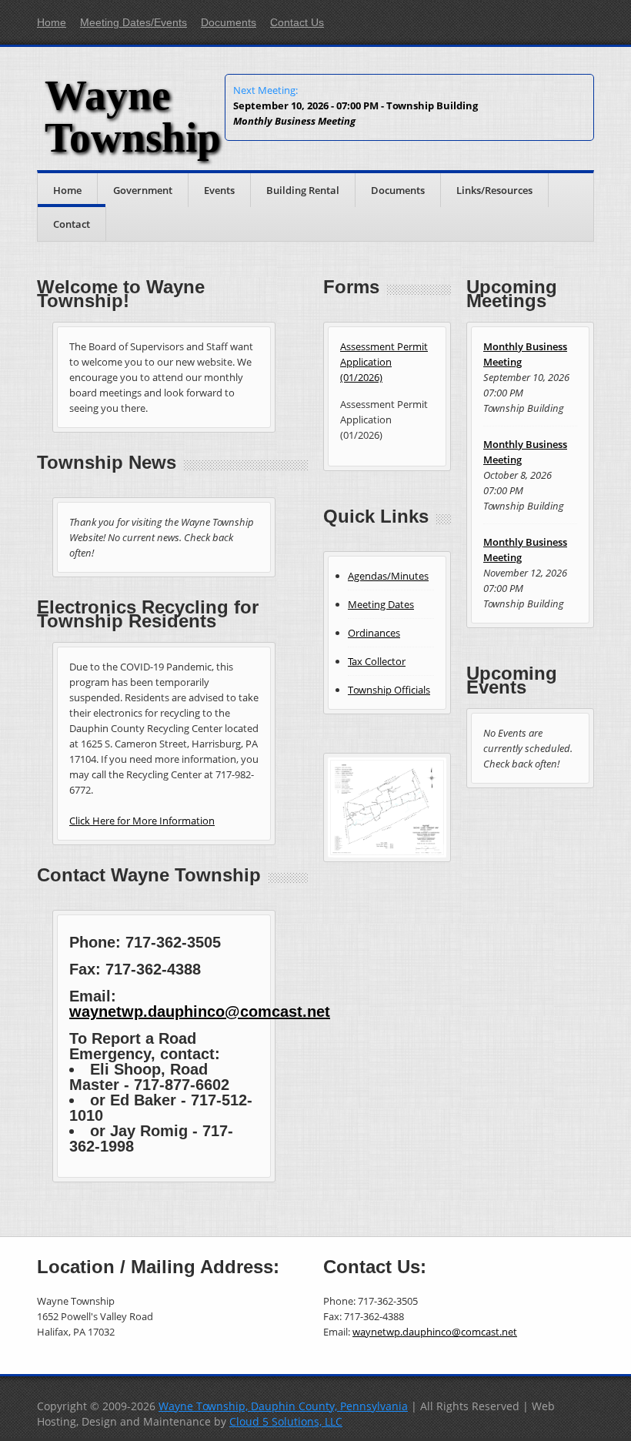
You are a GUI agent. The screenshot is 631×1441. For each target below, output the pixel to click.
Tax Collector (377, 661)
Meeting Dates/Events (133, 22)
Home (51, 22)
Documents (228, 22)
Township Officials (389, 690)
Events (219, 190)
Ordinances (374, 633)
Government (142, 190)
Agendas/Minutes (388, 576)
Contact (71, 224)
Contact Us (297, 22)
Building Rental (302, 190)
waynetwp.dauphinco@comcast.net (199, 1011)
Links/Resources (494, 190)
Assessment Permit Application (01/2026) (384, 361)
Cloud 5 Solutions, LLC (285, 1421)
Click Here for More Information (142, 820)
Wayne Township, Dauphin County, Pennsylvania (283, 1406)
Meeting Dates (381, 604)
